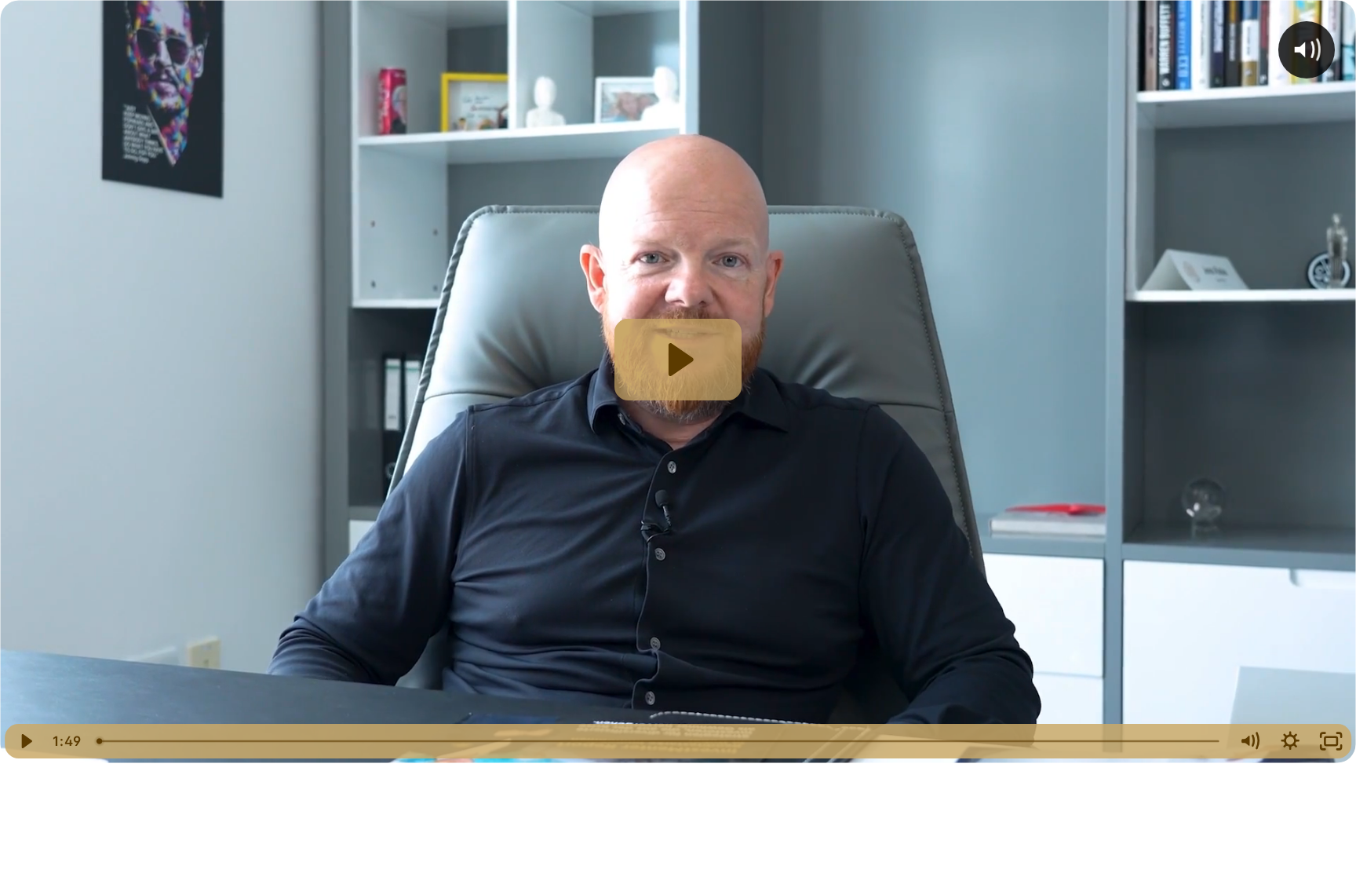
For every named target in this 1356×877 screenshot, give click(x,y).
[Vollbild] (1330, 741)
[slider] (659, 741)
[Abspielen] (25, 741)
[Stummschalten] (1249, 741)
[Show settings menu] (1290, 741)
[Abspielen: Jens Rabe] (678, 359)
